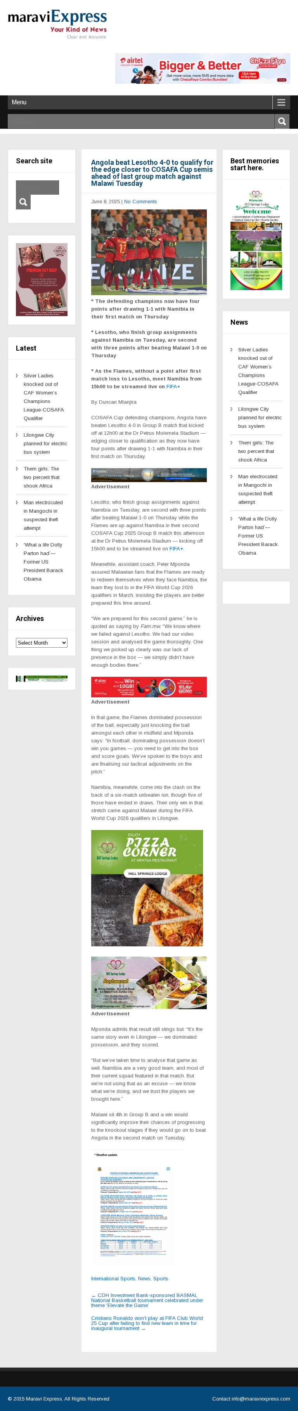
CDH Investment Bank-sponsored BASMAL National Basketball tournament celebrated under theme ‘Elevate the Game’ (147, 1300)
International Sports (113, 1278)
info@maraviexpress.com (261, 1399)
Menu (19, 102)
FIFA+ (173, 386)
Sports (160, 1278)
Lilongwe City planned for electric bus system (45, 443)
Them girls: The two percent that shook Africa (41, 477)
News (144, 1278)
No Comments (140, 201)
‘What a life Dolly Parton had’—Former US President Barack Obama (43, 562)
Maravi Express (44, 1399)
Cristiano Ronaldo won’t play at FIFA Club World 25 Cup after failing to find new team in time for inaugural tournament (147, 1323)
